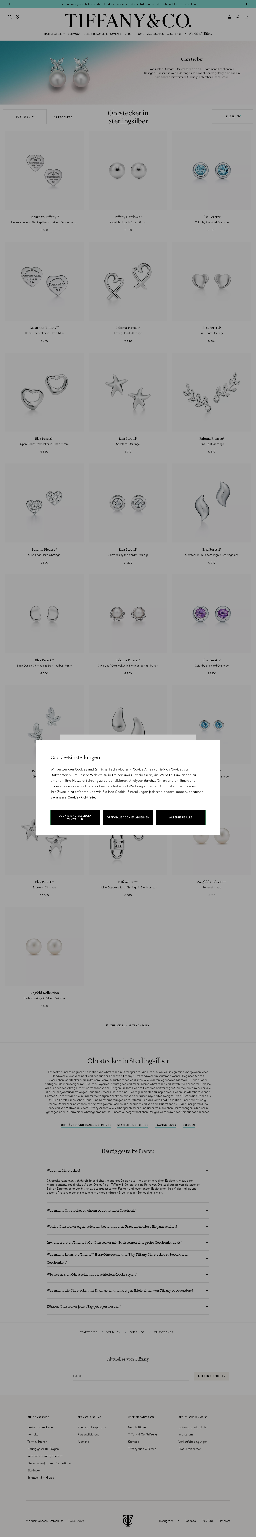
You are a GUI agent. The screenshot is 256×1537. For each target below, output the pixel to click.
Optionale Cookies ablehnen (128, 817)
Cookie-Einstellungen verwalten (75, 817)
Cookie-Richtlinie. (82, 797)
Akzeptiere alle (180, 817)
